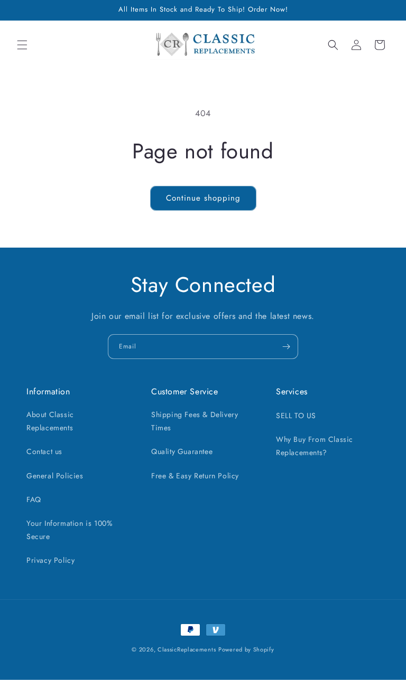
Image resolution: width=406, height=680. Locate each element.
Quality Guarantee (182, 451)
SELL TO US (296, 415)
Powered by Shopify (246, 649)
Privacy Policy (50, 560)
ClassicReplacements (187, 649)
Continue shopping (203, 198)
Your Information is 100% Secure (69, 530)
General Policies (55, 475)
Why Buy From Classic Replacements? (314, 446)
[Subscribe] (286, 346)
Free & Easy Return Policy (195, 475)
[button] (22, 44)
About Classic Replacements (50, 421)
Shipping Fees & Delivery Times (194, 421)
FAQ (33, 499)
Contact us (44, 451)
